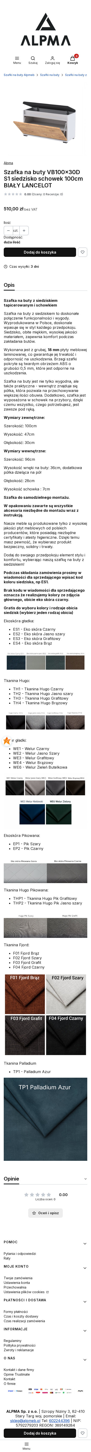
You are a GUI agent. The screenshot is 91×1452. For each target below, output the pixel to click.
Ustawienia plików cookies (25, 1292)
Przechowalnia (15, 1287)
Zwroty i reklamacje (19, 1350)
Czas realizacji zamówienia (24, 1321)
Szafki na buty (50, 75)
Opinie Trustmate (17, 1374)
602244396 (59, 1420)
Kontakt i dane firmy (19, 1370)
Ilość (7, 223)
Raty (7, 1258)
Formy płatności (16, 1312)
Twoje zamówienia (18, 1278)
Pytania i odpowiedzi (20, 1254)
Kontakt (9, 1379)
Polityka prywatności (19, 1345)
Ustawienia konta (17, 1283)
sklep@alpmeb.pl (25, 1420)
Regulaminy (12, 1341)
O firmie (10, 1384)
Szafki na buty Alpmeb (19, 75)
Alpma (8, 163)
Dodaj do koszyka (40, 252)
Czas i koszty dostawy (21, 1316)
